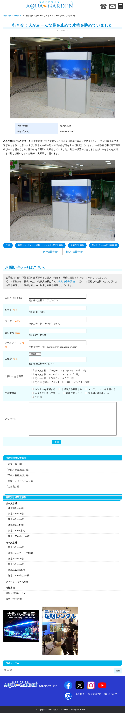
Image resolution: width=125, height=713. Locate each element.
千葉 (8, 245)
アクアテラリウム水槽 (17, 582)
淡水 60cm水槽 (16, 519)
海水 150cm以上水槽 (18, 575)
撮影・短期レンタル (16, 593)
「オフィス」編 (14, 464)
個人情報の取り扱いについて (103, 694)
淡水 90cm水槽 (16, 525)
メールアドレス (13, 342)
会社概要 (80, 694)
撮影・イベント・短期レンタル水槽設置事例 (40, 245)
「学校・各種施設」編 (17, 475)
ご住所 (11, 358)
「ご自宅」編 (12, 486)
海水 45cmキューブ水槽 (20, 553)
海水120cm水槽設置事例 (104, 245)
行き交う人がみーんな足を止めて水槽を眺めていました (62, 25)
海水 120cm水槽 (16, 569)
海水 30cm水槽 (16, 547)
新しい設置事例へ (75, 251)
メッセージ (10, 418)
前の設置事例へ (51, 251)
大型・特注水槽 (14, 598)
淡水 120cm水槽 (16, 530)
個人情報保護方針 (67, 281)
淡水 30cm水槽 (16, 508)
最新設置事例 (77, 245)
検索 (118, 671)
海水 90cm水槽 (16, 564)
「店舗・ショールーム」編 (19, 481)
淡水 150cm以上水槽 (18, 536)
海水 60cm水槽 (16, 558)
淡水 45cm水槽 (16, 513)
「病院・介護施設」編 (17, 469)
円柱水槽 (10, 587)
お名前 (8, 309)
